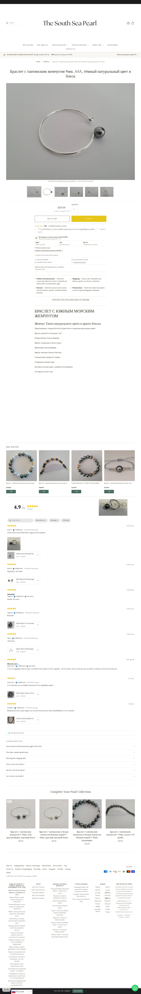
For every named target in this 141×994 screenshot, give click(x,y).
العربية (108, 890)
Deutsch (97, 898)
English (98, 887)
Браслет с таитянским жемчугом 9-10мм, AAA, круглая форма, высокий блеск (20, 834)
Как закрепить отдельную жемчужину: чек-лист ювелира (17, 959)
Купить (89, 219)
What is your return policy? (15, 764)
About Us (9, 866)
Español (97, 890)
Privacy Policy (57, 866)
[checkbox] (66, 520)
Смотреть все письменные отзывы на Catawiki (49, 250)
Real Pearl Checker (38, 893)
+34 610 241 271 (124, 910)
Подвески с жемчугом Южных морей (60, 919)
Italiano (97, 895)
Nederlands (97, 901)
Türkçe (108, 912)
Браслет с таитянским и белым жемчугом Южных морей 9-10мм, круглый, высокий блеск (53, 834)
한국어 (107, 887)
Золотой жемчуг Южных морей (60, 907)
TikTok (8, 873)
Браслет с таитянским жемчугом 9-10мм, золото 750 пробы (120, 834)
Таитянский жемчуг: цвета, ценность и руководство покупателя (17, 906)
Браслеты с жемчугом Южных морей (60, 931)
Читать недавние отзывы (43, 248)
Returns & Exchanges (33, 866)
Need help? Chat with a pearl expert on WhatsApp (70, 299)
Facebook (127, 915)
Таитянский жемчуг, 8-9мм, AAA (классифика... (86, 483)
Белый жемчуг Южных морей (60, 902)
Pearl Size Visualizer (38, 887)
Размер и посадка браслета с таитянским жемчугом (17, 953)
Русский (19, 991)
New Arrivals (42, 45)
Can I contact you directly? (15, 776)
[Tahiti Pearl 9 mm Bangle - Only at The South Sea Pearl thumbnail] (48, 192)
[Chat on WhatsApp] (135, 988)
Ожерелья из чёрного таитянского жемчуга (59, 897)
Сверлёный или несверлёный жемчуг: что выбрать (17, 970)
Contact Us (70, 49)
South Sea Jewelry (79, 45)
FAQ (65, 866)
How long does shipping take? (16, 758)
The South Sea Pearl (16, 876)
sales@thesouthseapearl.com (124, 912)
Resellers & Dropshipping (23, 869)
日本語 (98, 906)
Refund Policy (46, 866)
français (97, 904)
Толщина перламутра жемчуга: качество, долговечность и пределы (17, 935)
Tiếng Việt (107, 901)
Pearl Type (97, 45)
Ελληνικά (107, 904)
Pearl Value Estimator (38, 890)
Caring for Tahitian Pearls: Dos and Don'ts (81, 895)
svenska (107, 909)
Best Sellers (28, 45)
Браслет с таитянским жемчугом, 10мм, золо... (118, 483)
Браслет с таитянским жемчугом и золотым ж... (53, 483)
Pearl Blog (37, 869)
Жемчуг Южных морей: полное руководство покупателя (17, 899)
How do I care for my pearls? (15, 770)
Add (11, 492)
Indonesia (107, 895)
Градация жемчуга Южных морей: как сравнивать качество (16, 928)
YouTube (60, 869)
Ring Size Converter (38, 898)
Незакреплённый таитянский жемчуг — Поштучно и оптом (60, 891)
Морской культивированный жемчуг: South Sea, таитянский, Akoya (17, 983)
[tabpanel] (70, 621)
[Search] (7, 23)
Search (44, 869)
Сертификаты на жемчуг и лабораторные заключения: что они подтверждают (16, 976)
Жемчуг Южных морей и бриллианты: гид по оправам (17, 948)
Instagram (52, 869)
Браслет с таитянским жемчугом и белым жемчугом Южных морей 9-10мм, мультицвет (87, 836)
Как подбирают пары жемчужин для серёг (16, 965)
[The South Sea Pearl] (70, 23)
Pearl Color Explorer (38, 895)
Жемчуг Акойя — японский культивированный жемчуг (59, 936)
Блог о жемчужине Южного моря (81, 900)
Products (46, 62)
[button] (113, 507)
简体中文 (107, 893)
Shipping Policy (19, 866)
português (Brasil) (98, 910)
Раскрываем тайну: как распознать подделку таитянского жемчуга (81, 889)
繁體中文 (107, 898)
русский (129, 867)
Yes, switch (78, 991)
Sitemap (67, 869)
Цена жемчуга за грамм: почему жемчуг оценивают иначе (16, 921)
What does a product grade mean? (17, 752)
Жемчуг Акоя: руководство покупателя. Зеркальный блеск (17, 914)
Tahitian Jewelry (59, 45)
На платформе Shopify (30, 876)
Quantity (74, 204)
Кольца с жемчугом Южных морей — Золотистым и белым (59, 924)
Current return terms (80, 262)
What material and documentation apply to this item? (24, 746)
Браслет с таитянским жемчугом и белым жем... (21, 483)
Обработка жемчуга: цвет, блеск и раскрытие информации (17, 942)
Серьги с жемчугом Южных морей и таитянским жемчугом (59, 913)
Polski (107, 906)
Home (38, 62)
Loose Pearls (112, 45)
